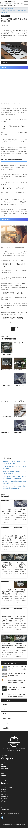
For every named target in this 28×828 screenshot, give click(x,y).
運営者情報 (3, 789)
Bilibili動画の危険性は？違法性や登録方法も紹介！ (7, 565)
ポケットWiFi (6, 718)
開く (7, 62)
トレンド (3, 773)
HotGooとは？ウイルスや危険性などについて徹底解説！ (20, 565)
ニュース (5, 723)
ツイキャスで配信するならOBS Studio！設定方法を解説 (7, 592)
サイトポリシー (4, 791)
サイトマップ (4, 798)
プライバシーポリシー (6, 794)
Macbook (5, 714)
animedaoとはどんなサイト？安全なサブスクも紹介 (7, 511)
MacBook (3, 766)
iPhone (4, 704)
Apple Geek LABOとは (6, 787)
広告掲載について (5, 796)
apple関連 (5, 728)
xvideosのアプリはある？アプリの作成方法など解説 (7, 646)
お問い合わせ (4, 801)
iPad (3, 709)
